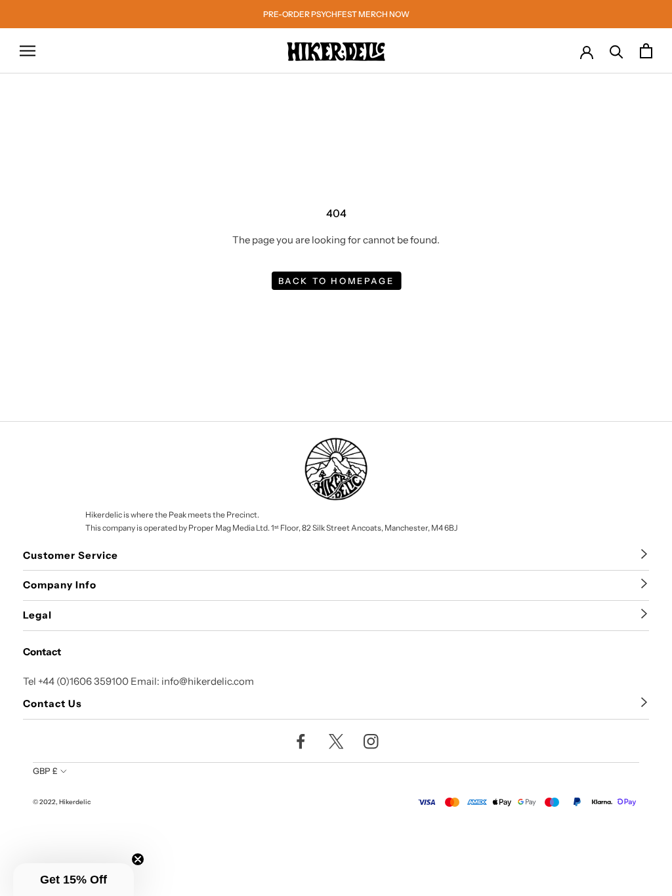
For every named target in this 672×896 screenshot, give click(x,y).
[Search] (616, 51)
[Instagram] (371, 741)
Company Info (59, 585)
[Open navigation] (27, 51)
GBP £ (45, 770)
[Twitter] (336, 741)
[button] (73, 879)
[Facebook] (300, 741)
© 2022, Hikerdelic (62, 802)
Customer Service (70, 555)
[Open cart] (646, 50)
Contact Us (52, 703)
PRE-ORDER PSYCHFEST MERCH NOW (336, 14)
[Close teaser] (137, 859)
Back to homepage (336, 280)
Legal (37, 615)
